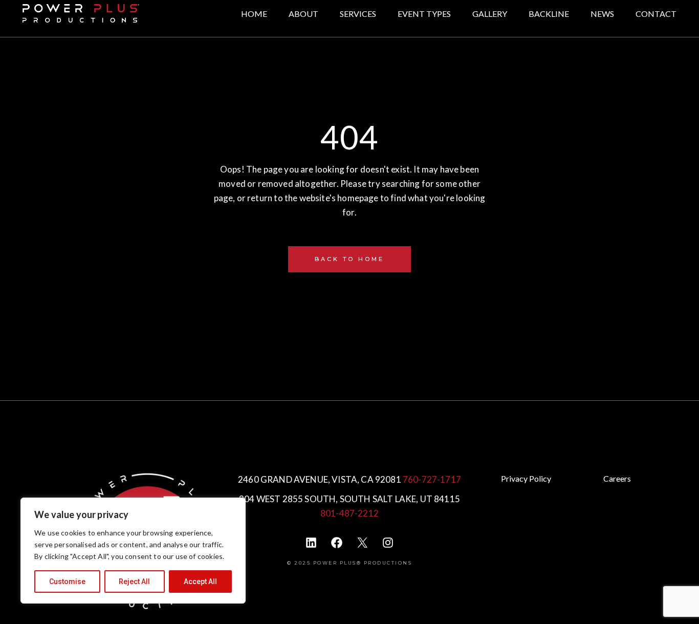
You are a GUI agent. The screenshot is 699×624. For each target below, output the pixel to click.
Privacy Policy (526, 478)
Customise (67, 581)
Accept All (200, 581)
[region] (133, 551)
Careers (617, 478)
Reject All (134, 581)
